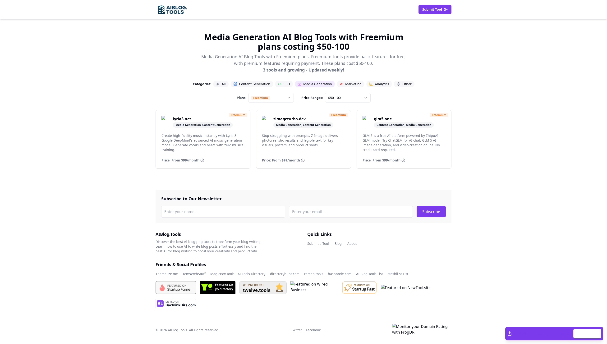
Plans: (241, 97)
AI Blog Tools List (369, 274)
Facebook (543, 333)
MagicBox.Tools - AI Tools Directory (237, 274)
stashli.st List (398, 274)
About (352, 243)
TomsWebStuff (194, 274)
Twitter (524, 333)
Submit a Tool (318, 243)
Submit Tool (432, 9)
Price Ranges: (312, 97)
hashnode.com (339, 274)
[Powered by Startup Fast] (359, 287)
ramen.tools (313, 274)
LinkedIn (564, 333)
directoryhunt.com (284, 274)
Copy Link (589, 333)
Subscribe (431, 211)
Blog (338, 243)
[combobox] (271, 98)
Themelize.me (167, 274)
